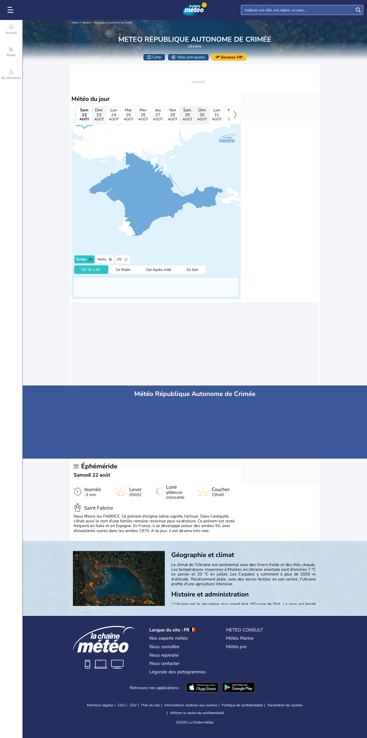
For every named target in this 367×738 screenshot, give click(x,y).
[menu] (11, 10)
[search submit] (358, 10)
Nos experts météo (168, 638)
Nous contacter (164, 663)
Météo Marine (240, 638)
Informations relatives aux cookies (190, 705)
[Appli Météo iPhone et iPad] (202, 687)
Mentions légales (100, 705)
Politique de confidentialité (242, 705)
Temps (81, 259)
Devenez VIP (232, 57)
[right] (235, 115)
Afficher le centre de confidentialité (197, 713)
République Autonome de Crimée (113, 22)
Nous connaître (164, 647)
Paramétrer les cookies (285, 705)
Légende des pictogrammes (177, 672)
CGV (133, 705)
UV (119, 259)
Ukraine (86, 22)
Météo (75, 22)
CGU (121, 705)
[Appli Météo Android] (238, 687)
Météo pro (236, 647)
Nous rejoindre (164, 655)
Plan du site (150, 705)
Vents (101, 259)
